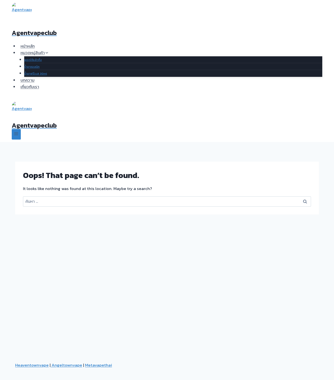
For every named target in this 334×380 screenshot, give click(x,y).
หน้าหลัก (28, 46)
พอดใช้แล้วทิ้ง (33, 60)
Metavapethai (98, 365)
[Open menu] (16, 134)
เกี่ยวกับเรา (30, 86)
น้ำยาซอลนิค (32, 67)
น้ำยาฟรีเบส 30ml (35, 73)
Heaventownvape (32, 365)
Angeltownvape (66, 365)
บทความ (27, 80)
